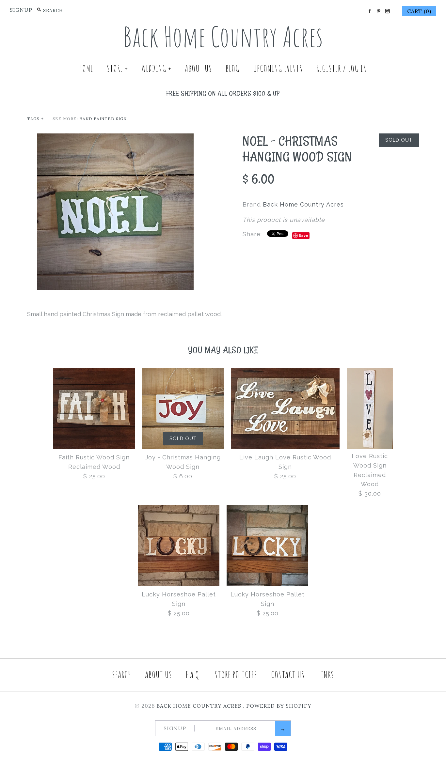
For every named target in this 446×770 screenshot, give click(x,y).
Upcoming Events (278, 68)
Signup (21, 10)
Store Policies (236, 674)
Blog (232, 68)
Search (121, 674)
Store (117, 68)
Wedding (156, 68)
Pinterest (378, 11)
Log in (357, 68)
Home (86, 68)
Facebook (369, 11)
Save (303, 235)
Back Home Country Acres (303, 204)
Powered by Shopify (278, 705)
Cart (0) (419, 11)
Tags (35, 118)
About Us (198, 68)
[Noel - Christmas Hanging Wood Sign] (115, 137)
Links (326, 674)
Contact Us (288, 674)
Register (328, 68)
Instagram (387, 11)
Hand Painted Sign (103, 118)
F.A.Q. (193, 674)
